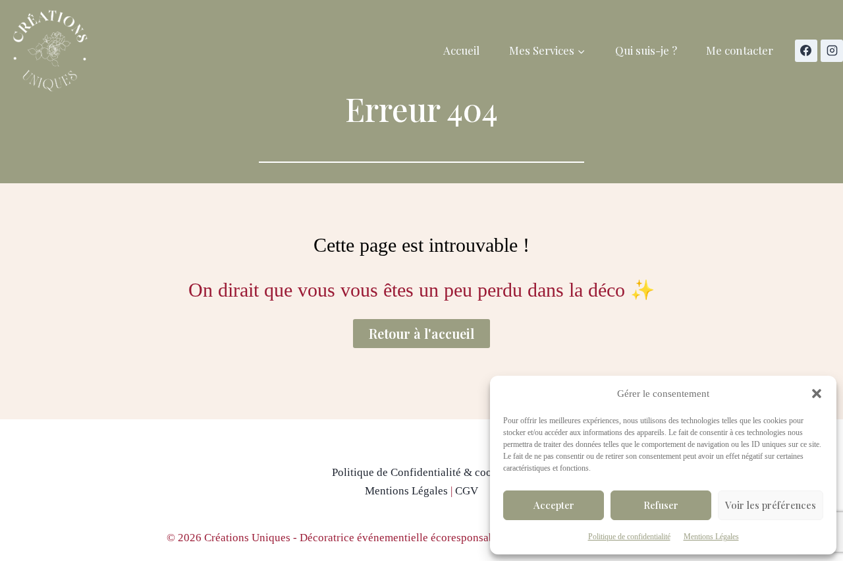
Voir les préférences (770, 505)
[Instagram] (832, 51)
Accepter (553, 505)
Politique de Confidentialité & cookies (421, 472)
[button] (816, 393)
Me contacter (739, 50)
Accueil (461, 50)
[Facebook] (806, 51)
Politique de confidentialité (629, 536)
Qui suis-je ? (646, 50)
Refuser (660, 505)
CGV (466, 491)
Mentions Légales (711, 536)
